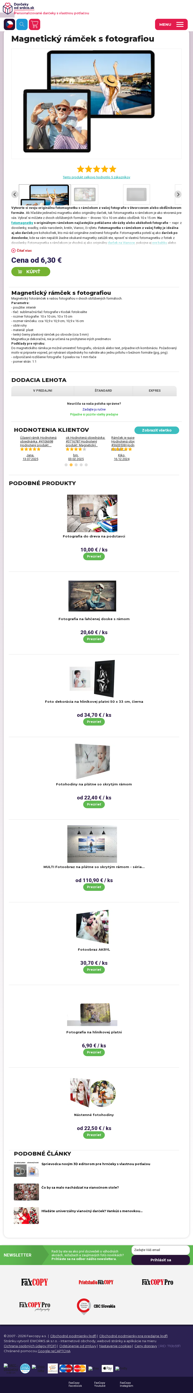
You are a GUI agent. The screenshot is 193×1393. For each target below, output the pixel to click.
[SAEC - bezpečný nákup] (11, 1368)
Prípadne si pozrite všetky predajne (94, 414)
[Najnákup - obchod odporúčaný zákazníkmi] (53, 1368)
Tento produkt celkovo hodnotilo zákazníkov (96, 177)
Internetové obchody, (78, 1341)
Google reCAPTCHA (54, 1351)
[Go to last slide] (14, 194)
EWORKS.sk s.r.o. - (45, 1341)
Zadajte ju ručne (94, 409)
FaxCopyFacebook (75, 1384)
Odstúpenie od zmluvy (77, 1346)
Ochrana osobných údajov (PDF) (30, 1346)
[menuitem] (45, 194)
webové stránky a (111, 1341)
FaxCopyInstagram (126, 1384)
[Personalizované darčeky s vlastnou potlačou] (89, 8)
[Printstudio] (96, 1282)
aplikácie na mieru (141, 1341)
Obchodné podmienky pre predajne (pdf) (133, 1336)
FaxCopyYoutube (100, 1384)
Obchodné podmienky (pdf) (73, 1336)
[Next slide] (177, 194)
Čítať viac (24, 250)
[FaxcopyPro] (157, 1282)
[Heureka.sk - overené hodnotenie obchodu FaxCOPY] (25, 1368)
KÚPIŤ (33, 271)
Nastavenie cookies (115, 1346)
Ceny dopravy (145, 1346)
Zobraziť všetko (157, 430)
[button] (66, 464)
